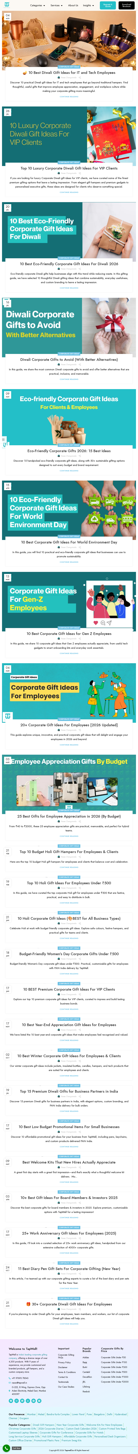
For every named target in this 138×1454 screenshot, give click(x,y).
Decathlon (87, 1377)
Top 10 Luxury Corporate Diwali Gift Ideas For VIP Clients (69, 168)
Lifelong (86, 1386)
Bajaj (85, 1362)
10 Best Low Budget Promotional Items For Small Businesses (69, 1127)
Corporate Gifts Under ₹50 (113, 1357)
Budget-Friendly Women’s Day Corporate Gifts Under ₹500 (69, 954)
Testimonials (63, 1382)
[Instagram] (16, 1401)
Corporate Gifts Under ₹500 (114, 1372)
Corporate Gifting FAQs (66, 1356)
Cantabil (86, 1372)
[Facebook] (11, 1401)
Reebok (86, 1391)
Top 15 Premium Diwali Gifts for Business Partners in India (69, 1091)
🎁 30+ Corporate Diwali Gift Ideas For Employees (69, 1304)
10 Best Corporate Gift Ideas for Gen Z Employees (69, 633)
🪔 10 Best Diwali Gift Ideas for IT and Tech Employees (69, 72)
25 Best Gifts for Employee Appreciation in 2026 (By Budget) (69, 816)
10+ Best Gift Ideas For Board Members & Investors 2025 (69, 1197)
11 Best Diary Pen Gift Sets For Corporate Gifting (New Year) (69, 1268)
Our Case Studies (66, 1386)
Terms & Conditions (67, 1372)
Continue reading (69, 96)
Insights (87, 5)
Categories (36, 5)
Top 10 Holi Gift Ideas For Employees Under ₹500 (69, 883)
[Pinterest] (33, 1401)
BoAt (85, 1367)
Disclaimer (62, 1367)
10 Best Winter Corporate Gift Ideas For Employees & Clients (69, 1056)
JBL (84, 1381)
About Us (73, 5)
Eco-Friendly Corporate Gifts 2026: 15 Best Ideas (69, 451)
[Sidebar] (3, 439)
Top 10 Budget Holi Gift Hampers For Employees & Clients (69, 852)
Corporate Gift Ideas (69, 67)
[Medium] (39, 1401)
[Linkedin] (22, 1401)
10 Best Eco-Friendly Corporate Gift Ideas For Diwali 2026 (69, 264)
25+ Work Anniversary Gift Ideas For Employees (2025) (69, 1233)
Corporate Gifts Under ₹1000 (114, 1377)
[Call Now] (6, 1448)
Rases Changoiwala (68, 77)
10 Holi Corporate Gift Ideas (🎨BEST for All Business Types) (69, 918)
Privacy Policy (64, 1362)
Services (55, 5)
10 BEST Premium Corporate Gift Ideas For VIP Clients (69, 989)
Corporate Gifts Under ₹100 (114, 1362)
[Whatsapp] (28, 1401)
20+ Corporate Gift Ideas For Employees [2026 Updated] (69, 725)
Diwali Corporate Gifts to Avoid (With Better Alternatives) (69, 359)
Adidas (86, 1357)
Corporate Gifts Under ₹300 (114, 1367)
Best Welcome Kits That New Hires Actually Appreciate (69, 1162)
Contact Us (63, 1377)
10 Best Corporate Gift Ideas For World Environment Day (69, 542)
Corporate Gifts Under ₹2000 (115, 1381)
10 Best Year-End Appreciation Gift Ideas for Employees (69, 1025)
